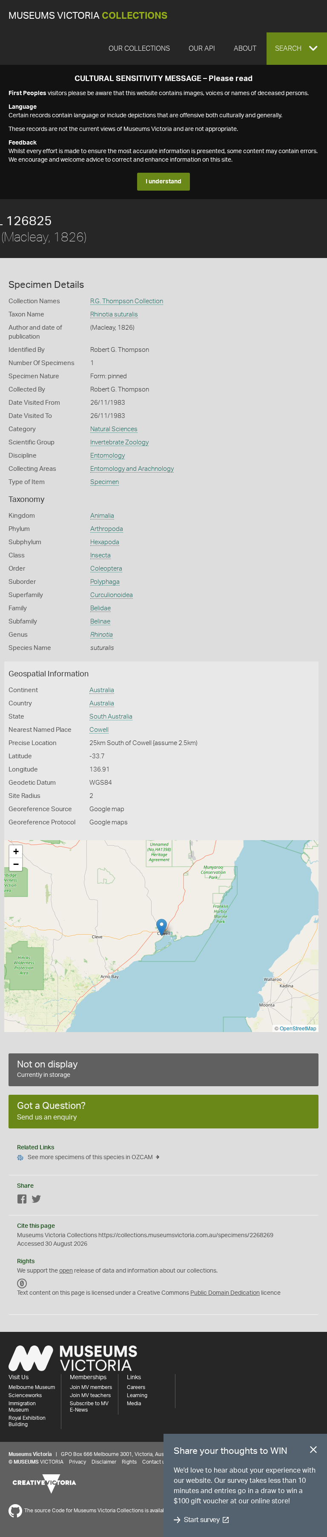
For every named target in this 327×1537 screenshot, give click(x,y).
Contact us (155, 1461)
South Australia (110, 716)
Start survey (201, 1520)
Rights (129, 1461)
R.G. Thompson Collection (126, 301)
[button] (297, 48)
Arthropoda (106, 529)
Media (134, 1403)
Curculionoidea (111, 595)
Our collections (139, 48)
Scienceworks (25, 1395)
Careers (136, 1387)
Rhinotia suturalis (114, 314)
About (245, 48)
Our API (202, 48)
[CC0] (22, 1283)
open (66, 1271)
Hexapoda (104, 542)
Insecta (100, 555)
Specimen (104, 482)
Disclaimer (104, 1461)
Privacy (77, 1461)
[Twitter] (36, 1200)
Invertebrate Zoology (119, 442)
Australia (101, 690)
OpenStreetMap (298, 1028)
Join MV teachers (90, 1395)
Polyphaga (105, 582)
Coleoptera (106, 569)
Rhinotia (101, 635)
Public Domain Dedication (225, 1293)
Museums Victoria (88, 16)
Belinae (100, 621)
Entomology (107, 455)
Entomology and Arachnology (132, 469)
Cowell (99, 730)
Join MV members (91, 1387)
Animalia (102, 516)
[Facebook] (22, 1200)
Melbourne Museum (32, 1387)
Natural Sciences (114, 429)
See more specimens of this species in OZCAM (90, 1157)
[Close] (313, 1451)
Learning (137, 1395)
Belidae (100, 608)
